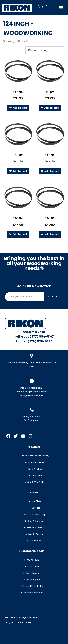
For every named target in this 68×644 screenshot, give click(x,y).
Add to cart (19, 108)
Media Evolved (25, 622)
